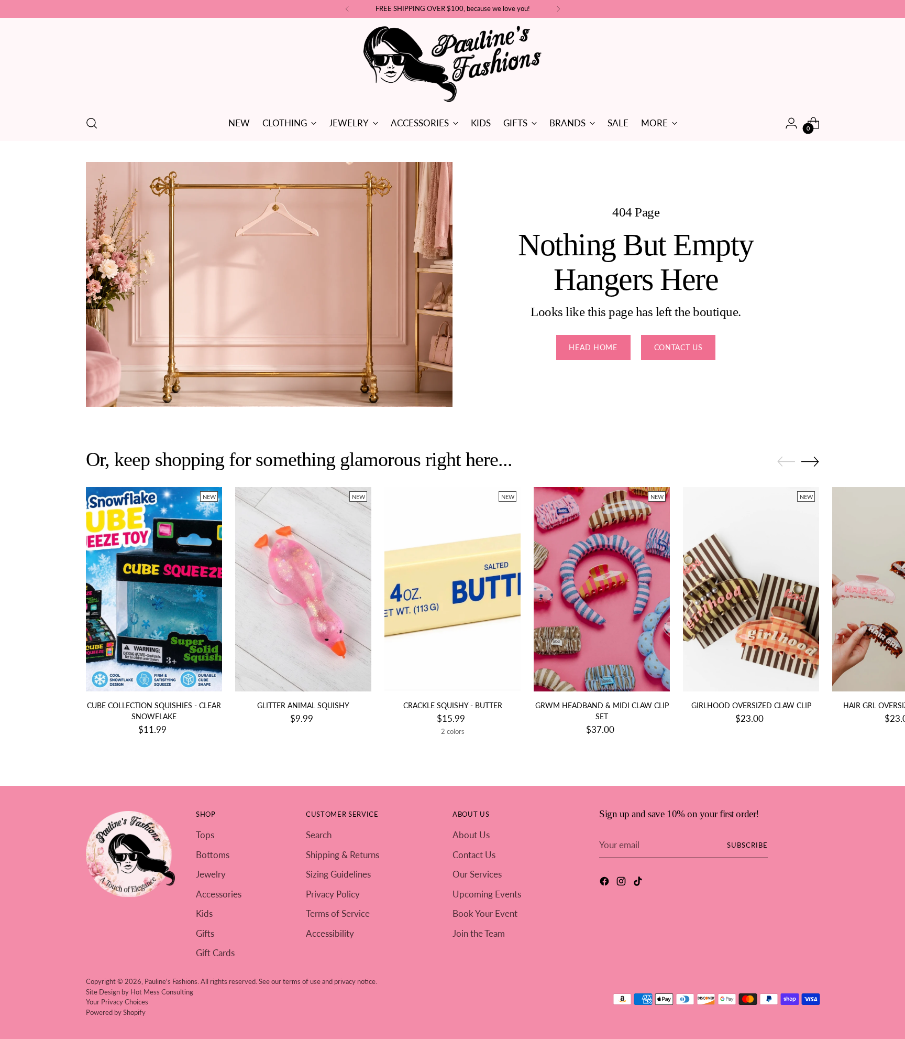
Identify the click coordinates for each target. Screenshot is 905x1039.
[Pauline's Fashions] (452, 64)
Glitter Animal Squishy (303, 705)
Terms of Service (338, 913)
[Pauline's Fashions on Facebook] (605, 883)
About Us (471, 834)
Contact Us (473, 854)
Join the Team (478, 933)
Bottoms (212, 854)
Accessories (218, 894)
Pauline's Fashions (171, 981)
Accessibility (330, 933)
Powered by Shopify (116, 1012)
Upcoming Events (486, 894)
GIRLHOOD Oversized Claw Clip (751, 705)
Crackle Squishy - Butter (452, 705)
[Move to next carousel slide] (810, 461)
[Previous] (347, 9)
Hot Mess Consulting (161, 992)
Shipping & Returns (342, 854)
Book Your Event (484, 913)
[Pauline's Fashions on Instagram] (622, 883)
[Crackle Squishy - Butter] (452, 589)
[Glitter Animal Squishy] (303, 589)
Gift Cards (215, 952)
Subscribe (747, 845)
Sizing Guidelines (338, 874)
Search (319, 834)
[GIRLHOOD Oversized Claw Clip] (751, 589)
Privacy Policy (333, 894)
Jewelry (211, 874)
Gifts (205, 933)
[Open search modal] (91, 123)
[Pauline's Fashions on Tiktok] (639, 883)
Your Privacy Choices (117, 1002)
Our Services (477, 874)
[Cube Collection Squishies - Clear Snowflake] (154, 589)
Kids (204, 913)
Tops (205, 834)
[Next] (558, 9)
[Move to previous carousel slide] (786, 462)
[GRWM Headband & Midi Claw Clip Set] (602, 589)
